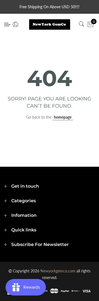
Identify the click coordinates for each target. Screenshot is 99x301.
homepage (63, 117)
